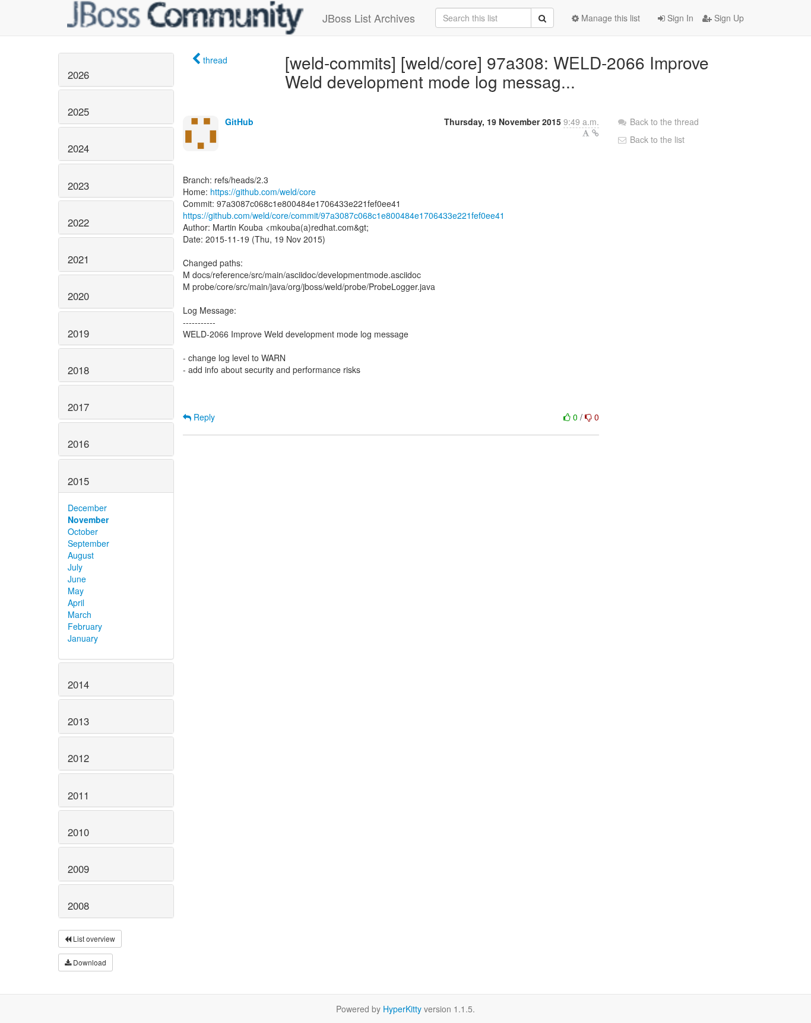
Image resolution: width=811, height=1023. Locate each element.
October (83, 531)
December (87, 508)
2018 (78, 370)
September (88, 543)
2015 (78, 481)
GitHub (239, 122)
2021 (78, 259)
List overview (93, 938)
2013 (78, 721)
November (88, 519)
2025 (78, 111)
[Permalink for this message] (595, 133)
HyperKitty (402, 1009)
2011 (78, 795)
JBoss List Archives (368, 18)
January (83, 638)
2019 (78, 333)
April (76, 602)
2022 (78, 222)
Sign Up (728, 18)
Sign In (679, 18)
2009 (78, 869)
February (85, 626)
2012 (78, 758)
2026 (78, 75)
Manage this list (609, 18)
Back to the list (656, 139)
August (81, 555)
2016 (78, 443)
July (75, 567)
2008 (78, 905)
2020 (78, 296)
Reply (203, 417)
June (77, 579)
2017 (78, 407)
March (79, 614)
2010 (78, 832)
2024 (78, 148)
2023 (78, 186)
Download (88, 962)
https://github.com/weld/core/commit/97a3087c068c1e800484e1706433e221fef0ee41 (344, 215)
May (76, 591)
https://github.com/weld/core (263, 191)
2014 (78, 684)
